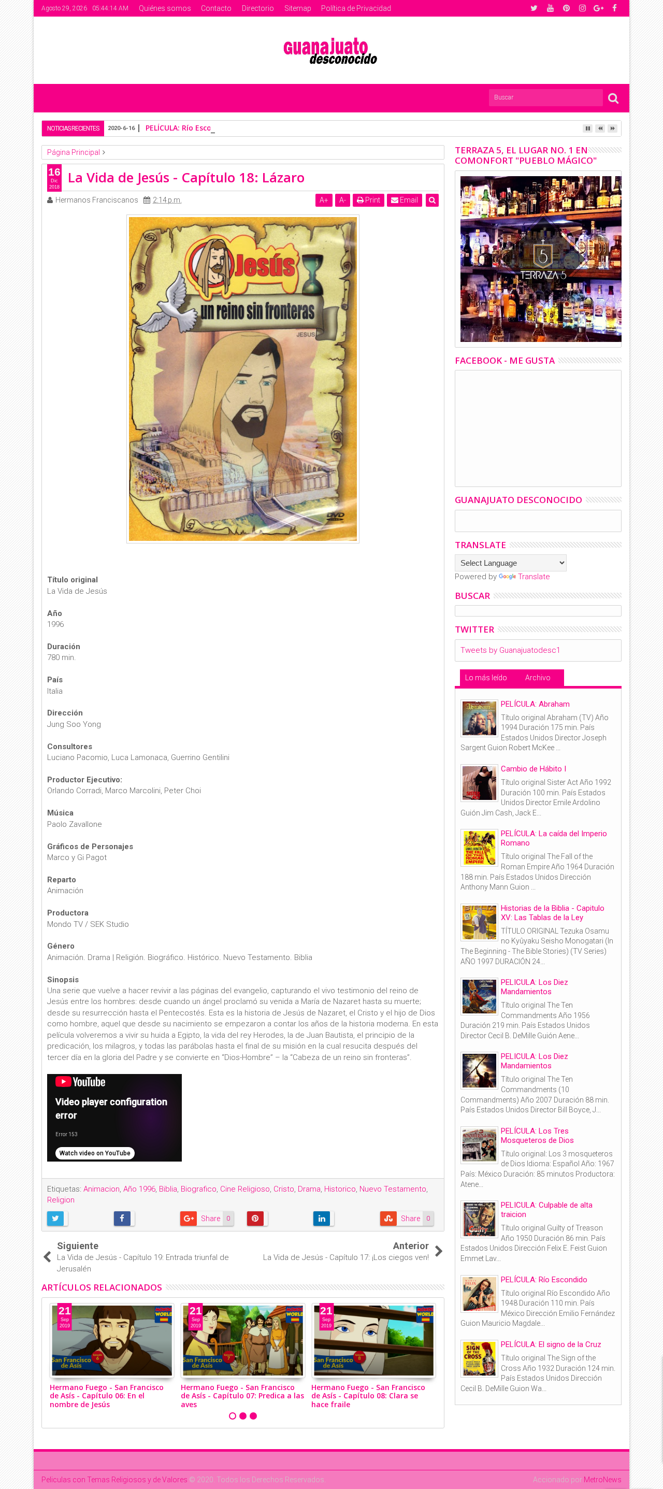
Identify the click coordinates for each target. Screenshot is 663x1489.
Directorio (258, 8)
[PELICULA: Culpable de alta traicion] (479, 1219)
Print (372, 200)
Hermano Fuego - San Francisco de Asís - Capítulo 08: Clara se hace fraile (368, 1396)
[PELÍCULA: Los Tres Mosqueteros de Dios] (479, 1145)
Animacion (101, 1189)
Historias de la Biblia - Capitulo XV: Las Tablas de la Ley (552, 913)
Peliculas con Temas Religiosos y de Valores (114, 1480)
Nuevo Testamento (392, 1189)
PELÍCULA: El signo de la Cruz (551, 1344)
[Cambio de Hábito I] (479, 783)
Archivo (538, 678)
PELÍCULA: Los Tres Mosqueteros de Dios (537, 1135)
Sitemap (297, 8)
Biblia (168, 1189)
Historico (340, 1189)
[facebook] (614, 8)
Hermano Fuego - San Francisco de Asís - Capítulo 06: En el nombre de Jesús (107, 1396)
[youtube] (550, 8)
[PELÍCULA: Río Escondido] (479, 1294)
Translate (534, 576)
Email (408, 200)
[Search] (613, 97)
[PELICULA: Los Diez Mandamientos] (479, 996)
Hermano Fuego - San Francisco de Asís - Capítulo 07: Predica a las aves (242, 1396)
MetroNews (603, 1480)
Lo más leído (486, 678)
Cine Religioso (245, 1189)
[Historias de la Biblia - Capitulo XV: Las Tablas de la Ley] (479, 922)
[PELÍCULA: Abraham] (479, 718)
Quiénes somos (165, 8)
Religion (61, 1200)
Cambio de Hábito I (533, 769)
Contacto (216, 8)
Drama (309, 1189)
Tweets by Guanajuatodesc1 (510, 650)
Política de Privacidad (356, 8)
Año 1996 (139, 1189)
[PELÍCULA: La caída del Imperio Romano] (479, 848)
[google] (598, 8)
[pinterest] (566, 8)
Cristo (283, 1189)
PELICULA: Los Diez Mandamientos (534, 987)
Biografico (199, 1189)
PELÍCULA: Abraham (535, 704)
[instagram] (582, 8)
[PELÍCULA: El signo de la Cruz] (479, 1359)
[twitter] (534, 8)
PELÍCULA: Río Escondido (189, 128)
